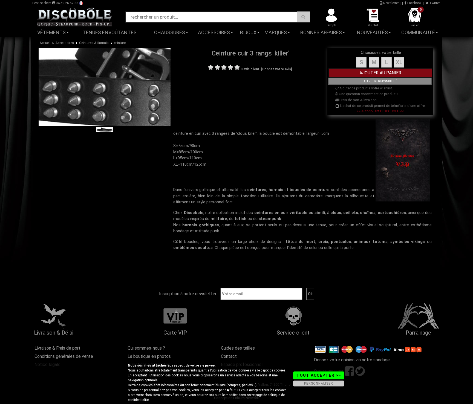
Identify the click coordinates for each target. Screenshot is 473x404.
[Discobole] (75, 16)
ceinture (120, 43)
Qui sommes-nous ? (146, 348)
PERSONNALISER (318, 383)
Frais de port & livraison (358, 100)
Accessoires (214, 32)
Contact (229, 356)
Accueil (45, 43)
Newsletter (390, 3)
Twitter (434, 3)
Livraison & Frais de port (57, 348)
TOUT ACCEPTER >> (318, 375)
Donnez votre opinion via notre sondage (352, 359)
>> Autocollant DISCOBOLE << (380, 111)
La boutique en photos (149, 356)
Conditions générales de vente (63, 356)
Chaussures (169, 32)
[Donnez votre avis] (276, 69)
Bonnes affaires (321, 32)
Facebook (413, 3)
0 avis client (250, 69)
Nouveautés (372, 32)
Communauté (418, 32)
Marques (275, 32)
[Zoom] (105, 86)
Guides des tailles (238, 348)
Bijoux (248, 32)
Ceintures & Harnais (94, 43)
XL (399, 62)
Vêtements (51, 32)
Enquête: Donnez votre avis (394, 40)
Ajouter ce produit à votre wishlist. (366, 88)
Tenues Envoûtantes (110, 32)
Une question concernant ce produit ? (368, 94)
